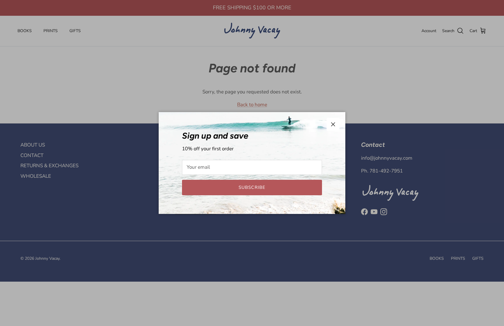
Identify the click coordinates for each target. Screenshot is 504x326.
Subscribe (252, 187)
